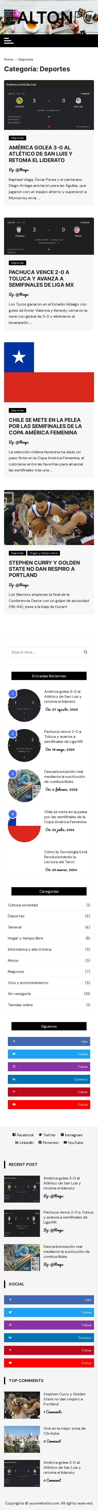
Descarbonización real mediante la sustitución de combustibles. (64, 776)
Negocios (16, 971)
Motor (13, 960)
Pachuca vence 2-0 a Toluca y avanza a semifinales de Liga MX (41, 278)
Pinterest (50, 1142)
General (14, 927)
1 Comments (53, 1412)
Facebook (25, 1135)
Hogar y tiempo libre (44, 553)
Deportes (17, 138)
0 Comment (52, 1441)
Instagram (73, 1135)
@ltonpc (22, 170)
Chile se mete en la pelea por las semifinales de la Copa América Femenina (45, 426)
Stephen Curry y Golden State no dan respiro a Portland (44, 569)
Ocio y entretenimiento (28, 982)
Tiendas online (20, 1004)
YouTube (75, 1142)
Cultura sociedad (23, 905)
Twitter (49, 1135)
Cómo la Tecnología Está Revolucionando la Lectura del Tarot (65, 856)
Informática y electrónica (29, 949)
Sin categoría (19, 993)
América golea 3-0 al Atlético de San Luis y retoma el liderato (41, 153)
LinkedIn (26, 1142)
